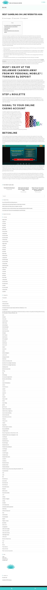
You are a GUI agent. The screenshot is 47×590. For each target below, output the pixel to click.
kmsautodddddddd (5, 428)
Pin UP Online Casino (5, 486)
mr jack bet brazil (5, 470)
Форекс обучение (5, 548)
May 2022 (4, 273)
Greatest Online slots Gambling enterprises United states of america (13, 204)
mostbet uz (4, 460)
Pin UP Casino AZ (5, 482)
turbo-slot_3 (4, 524)
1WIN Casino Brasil (5, 303)
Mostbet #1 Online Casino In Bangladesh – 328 (10, 434)
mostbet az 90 (4, 438)
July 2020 (4, 291)
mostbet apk (4, 436)
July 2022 (4, 269)
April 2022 (4, 275)
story (3, 512)
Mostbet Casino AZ (5, 444)
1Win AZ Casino (4, 301)
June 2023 (4, 247)
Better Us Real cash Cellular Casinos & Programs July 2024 (12, 206)
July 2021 (3, 285)
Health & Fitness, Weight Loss (7, 410)
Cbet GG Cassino (5, 386)
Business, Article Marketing (6, 378)
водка (3, 540)
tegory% (3, 518)
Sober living (4, 508)
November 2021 (5, 283)
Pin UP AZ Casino (5, 478)
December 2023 (5, 235)
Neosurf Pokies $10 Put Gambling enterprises (9, 202)
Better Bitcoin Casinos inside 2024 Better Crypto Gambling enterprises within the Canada (17, 208)
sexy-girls (4, 502)
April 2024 (4, 227)
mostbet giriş (4, 448)
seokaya (3, 496)
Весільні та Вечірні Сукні (6, 538)
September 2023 (5, 241)
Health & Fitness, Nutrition (6, 408)
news (3, 472)
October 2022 (4, 263)
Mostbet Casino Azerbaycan (7, 446)
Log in (3, 556)
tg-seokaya (4, 522)
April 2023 (4, 251)
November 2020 (5, 287)
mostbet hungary (5, 452)
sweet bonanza (4, 514)
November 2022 (5, 261)
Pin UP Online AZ (5, 484)
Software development (6, 510)
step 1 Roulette (7, 28)
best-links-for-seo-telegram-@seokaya (9, 364)
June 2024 (4, 223)
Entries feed (4, 557)
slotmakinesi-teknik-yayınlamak (7, 506)
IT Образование (4, 420)
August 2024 (4, 219)
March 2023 (4, 253)
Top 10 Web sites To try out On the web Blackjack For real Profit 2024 (13, 210)
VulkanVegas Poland (5, 534)
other (3, 474)
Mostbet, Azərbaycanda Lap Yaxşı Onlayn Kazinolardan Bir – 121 (12, 468)
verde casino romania (6, 532)
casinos (3, 384)
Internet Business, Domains (6, 416)
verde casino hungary (5, 528)
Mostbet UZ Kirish (5, 464)
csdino (3, 394)
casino (3, 380)
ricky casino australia (5, 492)
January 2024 (4, 233)
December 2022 (5, 259)
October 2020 (4, 289)
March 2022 (4, 277)
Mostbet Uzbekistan (5, 466)
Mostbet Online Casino (6, 456)
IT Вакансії (4, 418)
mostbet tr (4, 458)
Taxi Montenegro (5, 516)
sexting (3, 500)
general (3, 404)
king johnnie (4, 424)
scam (3, 494)
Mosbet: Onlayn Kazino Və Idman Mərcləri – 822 (10, 432)
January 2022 (4, 279)
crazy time (4, 392)
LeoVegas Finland (5, 430)
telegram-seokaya (5, 520)
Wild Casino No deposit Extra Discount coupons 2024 (23, 189)
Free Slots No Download (9, 187)
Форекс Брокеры (5, 546)
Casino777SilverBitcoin (6, 382)
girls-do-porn (4, 406)
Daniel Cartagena (7, 18)
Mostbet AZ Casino (5, 440)
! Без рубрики (4, 297)
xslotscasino (4, 536)
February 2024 (4, 231)
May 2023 (4, 249)
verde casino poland (5, 530)
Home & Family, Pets (5, 414)
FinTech (3, 400)
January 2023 (4, 257)
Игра (3, 542)
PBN (3, 476)
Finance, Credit (4, 398)
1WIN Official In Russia (6, 305)
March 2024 (4, 229)
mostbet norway (5, 454)
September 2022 (5, 265)
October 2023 (4, 239)
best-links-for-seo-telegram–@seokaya (9, 362)
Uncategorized (25, 18)
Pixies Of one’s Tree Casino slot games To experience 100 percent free (38, 189)
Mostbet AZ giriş (5, 442)
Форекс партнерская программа (7, 550)
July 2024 (4, 221)
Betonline (6, 29)
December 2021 (5, 281)
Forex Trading (4, 402)
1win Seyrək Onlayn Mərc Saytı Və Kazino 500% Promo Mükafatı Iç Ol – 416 (14, 307)
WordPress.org (4, 560)
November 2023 (5, 237)
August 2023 (4, 243)
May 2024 (4, 225)
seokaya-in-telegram (5, 498)
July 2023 (4, 245)
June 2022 (4, 271)
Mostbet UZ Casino (5, 462)
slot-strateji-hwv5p (5, 504)
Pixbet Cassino (4, 490)
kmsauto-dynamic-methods (7, 426)
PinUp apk (4, 488)
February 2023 (4, 255)
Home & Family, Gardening (6, 412)
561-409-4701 (4, 577)
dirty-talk (3, 396)
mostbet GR (4, 450)
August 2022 (4, 267)
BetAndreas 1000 (5, 366)
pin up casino (4, 480)
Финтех (3, 544)
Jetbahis (3, 422)
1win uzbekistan (5, 309)
